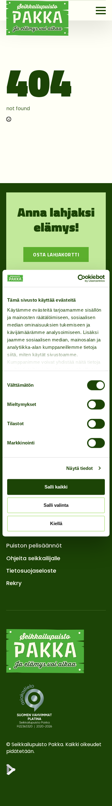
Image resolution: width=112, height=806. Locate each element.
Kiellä (56, 523)
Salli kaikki (56, 486)
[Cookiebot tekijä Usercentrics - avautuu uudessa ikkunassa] (79, 278)
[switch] (96, 404)
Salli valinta (56, 505)
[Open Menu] (101, 11)
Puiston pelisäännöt (34, 545)
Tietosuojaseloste (31, 570)
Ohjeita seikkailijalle (33, 558)
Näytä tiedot (79, 468)
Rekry (13, 583)
